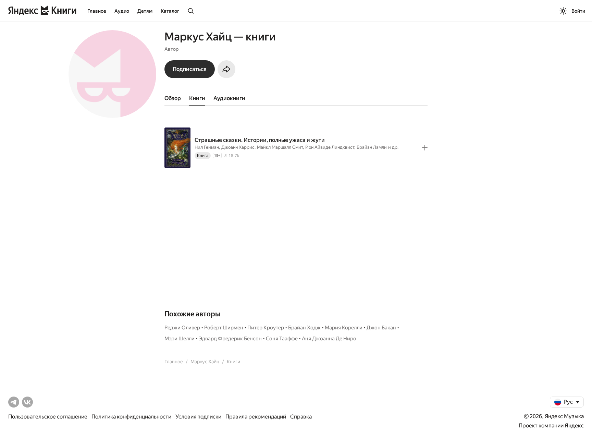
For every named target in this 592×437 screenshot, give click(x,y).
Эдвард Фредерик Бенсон (230, 339)
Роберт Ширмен (223, 328)
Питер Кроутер (265, 328)
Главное (96, 11)
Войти (578, 11)
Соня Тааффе (282, 339)
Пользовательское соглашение (47, 416)
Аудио (121, 11)
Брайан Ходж (304, 328)
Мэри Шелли (179, 339)
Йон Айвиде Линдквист (329, 147)
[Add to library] (425, 147)
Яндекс (574, 425)
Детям (144, 11)
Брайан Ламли (372, 147)
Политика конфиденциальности (131, 416)
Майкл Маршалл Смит (280, 147)
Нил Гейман (207, 147)
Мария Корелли (343, 328)
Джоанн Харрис (238, 147)
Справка (301, 416)
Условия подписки (198, 416)
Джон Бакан (381, 328)
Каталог (170, 11)
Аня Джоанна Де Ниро (329, 339)
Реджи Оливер (182, 328)
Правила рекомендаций (255, 416)
